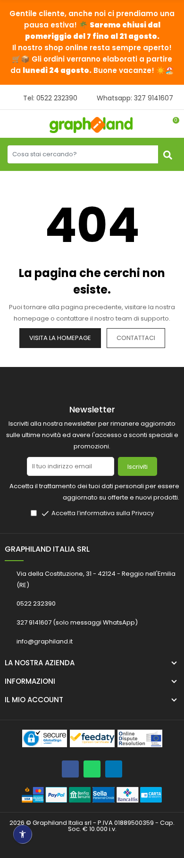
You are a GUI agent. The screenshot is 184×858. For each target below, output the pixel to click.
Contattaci (136, 337)
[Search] (167, 154)
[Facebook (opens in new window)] (70, 769)
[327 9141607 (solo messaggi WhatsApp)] (92, 769)
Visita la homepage (60, 337)
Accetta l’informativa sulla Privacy (102, 513)
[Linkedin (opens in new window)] (113, 769)
